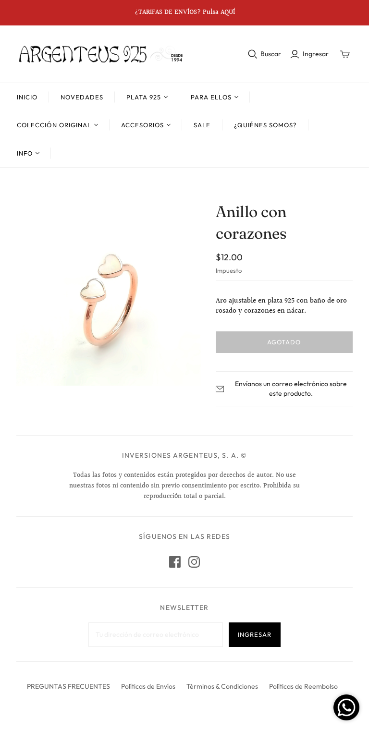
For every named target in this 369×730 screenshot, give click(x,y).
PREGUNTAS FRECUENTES (68, 686)
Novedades (82, 97)
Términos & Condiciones (222, 686)
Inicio (27, 97)
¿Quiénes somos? (265, 125)
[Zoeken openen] (253, 54)
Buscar (270, 53)
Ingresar (316, 53)
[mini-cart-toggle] (345, 54)
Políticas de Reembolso (303, 686)
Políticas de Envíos (148, 686)
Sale (202, 125)
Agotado (284, 342)
